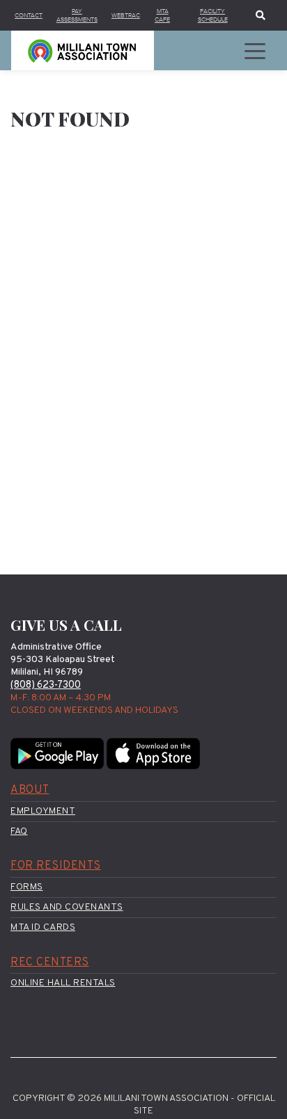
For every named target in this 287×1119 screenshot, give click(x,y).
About (29, 790)
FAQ (19, 831)
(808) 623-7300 (45, 685)
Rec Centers (49, 962)
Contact (28, 15)
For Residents (55, 866)
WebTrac (125, 15)
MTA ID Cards (42, 927)
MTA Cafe (162, 15)
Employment (42, 811)
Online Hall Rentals (63, 983)
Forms (26, 887)
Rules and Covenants (66, 907)
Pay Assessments (77, 15)
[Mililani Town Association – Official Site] (82, 50)
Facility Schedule (213, 15)
